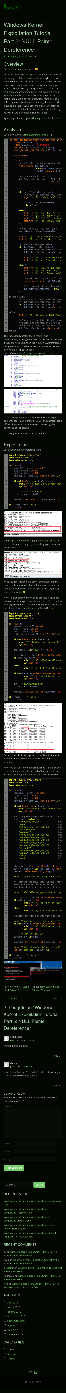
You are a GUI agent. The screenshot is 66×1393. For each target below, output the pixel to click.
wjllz (6, 1283)
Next (56, 998)
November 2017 (16, 1316)
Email (7, 1152)
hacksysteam (40, 118)
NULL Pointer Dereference (17, 990)
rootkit (32, 56)
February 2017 (15, 1334)
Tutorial (25, 986)
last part (30, 74)
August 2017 (14, 1325)
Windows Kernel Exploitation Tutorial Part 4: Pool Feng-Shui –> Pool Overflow (30, 1235)
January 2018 (14, 1311)
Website (7, 1160)
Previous (12, 998)
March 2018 (13, 1307)
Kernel (17, 986)
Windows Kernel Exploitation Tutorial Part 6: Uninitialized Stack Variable (27, 1219)
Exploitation (46, 986)
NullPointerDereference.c (34, 134)
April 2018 (12, 1302)
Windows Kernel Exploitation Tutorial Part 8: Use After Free (32, 1203)
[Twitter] (30, 1372)
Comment (8, 1107)
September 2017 (16, 1320)
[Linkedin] (35, 1372)
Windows (45, 990)
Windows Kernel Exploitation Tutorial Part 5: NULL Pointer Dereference (30, 1227)
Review (11, 1354)
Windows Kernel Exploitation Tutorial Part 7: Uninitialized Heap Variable (27, 1211)
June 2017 (12, 1329)
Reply (55, 1055)
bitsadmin (9, 1267)
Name (7, 1144)
